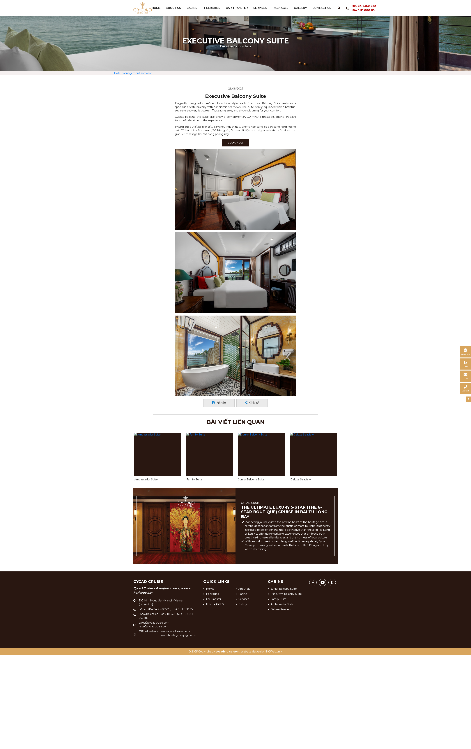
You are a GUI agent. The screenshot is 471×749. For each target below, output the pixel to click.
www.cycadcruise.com (175, 630)
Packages (280, 8)
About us (173, 8)
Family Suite (278, 598)
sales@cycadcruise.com (154, 622)
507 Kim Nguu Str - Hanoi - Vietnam (162, 601)
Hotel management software (133, 73)
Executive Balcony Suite (286, 593)
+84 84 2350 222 (363, 6)
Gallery (300, 8)
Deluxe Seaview (281, 608)
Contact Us (321, 8)
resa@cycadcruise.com (154, 626)
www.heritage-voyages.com (179, 634)
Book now (235, 142)
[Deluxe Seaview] (313, 453)
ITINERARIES (211, 8)
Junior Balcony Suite (284, 588)
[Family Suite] (209, 453)
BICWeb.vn (272, 651)
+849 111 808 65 (169, 613)
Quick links (216, 581)
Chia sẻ (254, 402)
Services (260, 8)
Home (156, 8)
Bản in (221, 402)
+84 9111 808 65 (363, 10)
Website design (251, 651)
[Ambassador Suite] (157, 453)
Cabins (192, 8)
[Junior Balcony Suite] (261, 453)
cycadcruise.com (227, 651)
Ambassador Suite (282, 603)
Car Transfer (237, 8)
